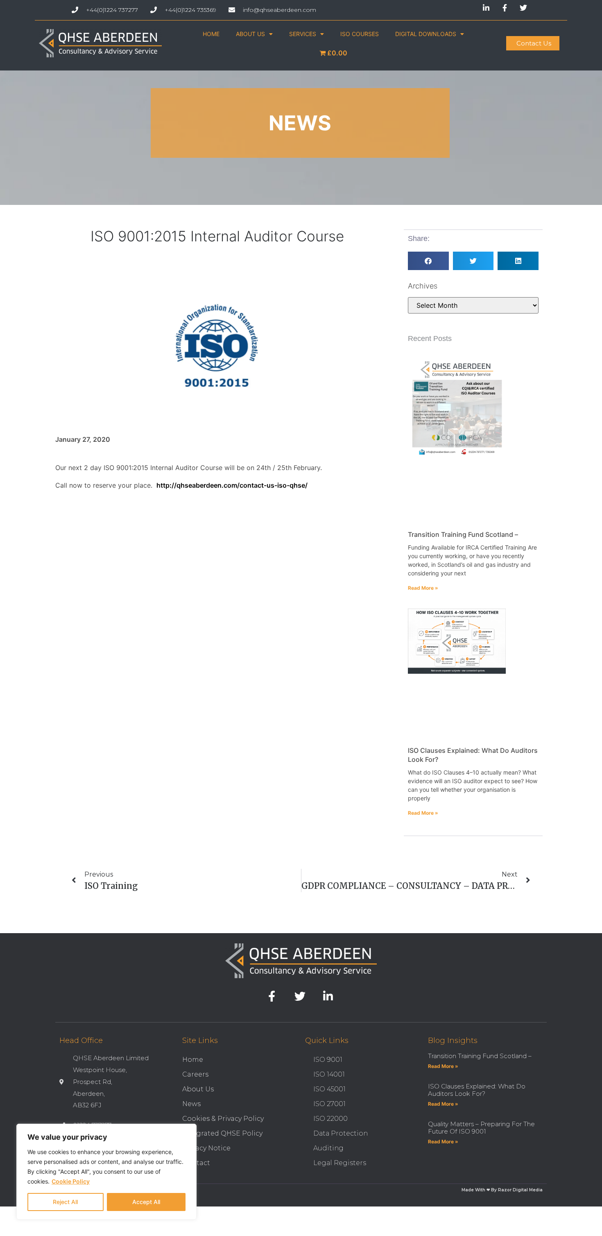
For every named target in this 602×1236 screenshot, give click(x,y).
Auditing (328, 1148)
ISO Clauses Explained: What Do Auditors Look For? (476, 1089)
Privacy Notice (206, 1148)
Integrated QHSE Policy (222, 1133)
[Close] (188, 1131)
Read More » (423, 588)
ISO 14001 (329, 1074)
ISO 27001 (329, 1104)
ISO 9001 (327, 1059)
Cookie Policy (71, 1181)
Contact (196, 1163)
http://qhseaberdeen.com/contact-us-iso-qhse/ (232, 485)
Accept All (146, 1201)
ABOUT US (250, 33)
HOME (211, 33)
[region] (106, 1172)
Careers (195, 1074)
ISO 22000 (330, 1118)
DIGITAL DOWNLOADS (425, 33)
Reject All (65, 1201)
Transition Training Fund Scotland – (463, 534)
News (191, 1104)
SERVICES (302, 33)
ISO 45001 (329, 1089)
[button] (428, 261)
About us (198, 1089)
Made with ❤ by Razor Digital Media (502, 1190)
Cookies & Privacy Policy (223, 1118)
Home (192, 1059)
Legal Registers (339, 1163)
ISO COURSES (359, 33)
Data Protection (340, 1133)
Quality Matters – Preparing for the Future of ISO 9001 (481, 1127)
